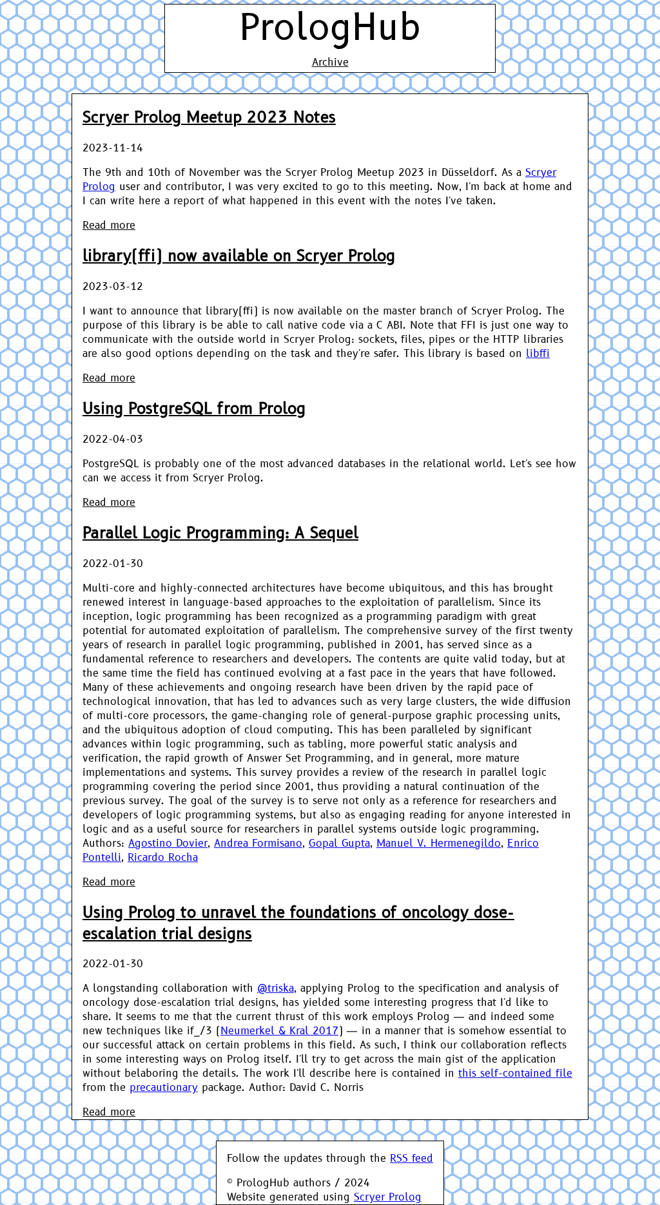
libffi (538, 354)
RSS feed (411, 1159)
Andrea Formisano (258, 843)
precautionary (164, 1088)
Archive (330, 62)
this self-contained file (515, 1073)
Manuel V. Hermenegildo (438, 843)
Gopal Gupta (339, 843)
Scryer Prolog (388, 1197)
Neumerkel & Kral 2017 (279, 1031)
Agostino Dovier (168, 843)
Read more (108, 225)
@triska (275, 988)
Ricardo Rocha (163, 858)
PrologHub (330, 29)
